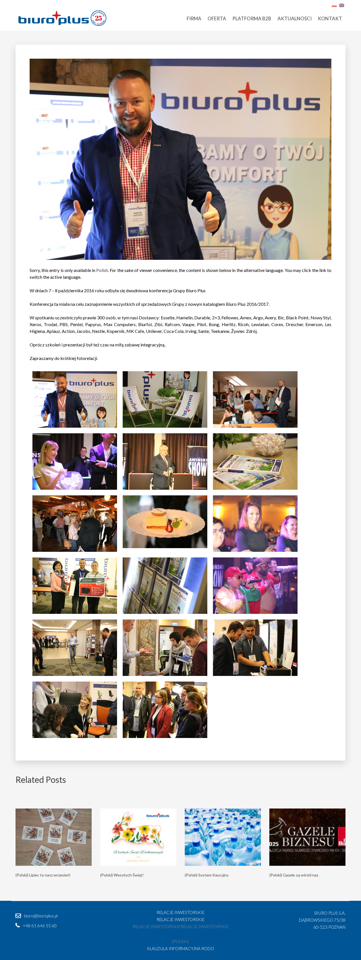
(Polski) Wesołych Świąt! (122, 875)
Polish (102, 270)
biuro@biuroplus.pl (41, 915)
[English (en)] (341, 4)
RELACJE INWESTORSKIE (180, 912)
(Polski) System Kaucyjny (206, 875)
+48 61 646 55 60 (40, 925)
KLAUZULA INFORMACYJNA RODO (180, 948)
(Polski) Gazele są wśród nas (293, 875)
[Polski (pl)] (334, 4)
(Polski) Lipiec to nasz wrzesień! (43, 875)
